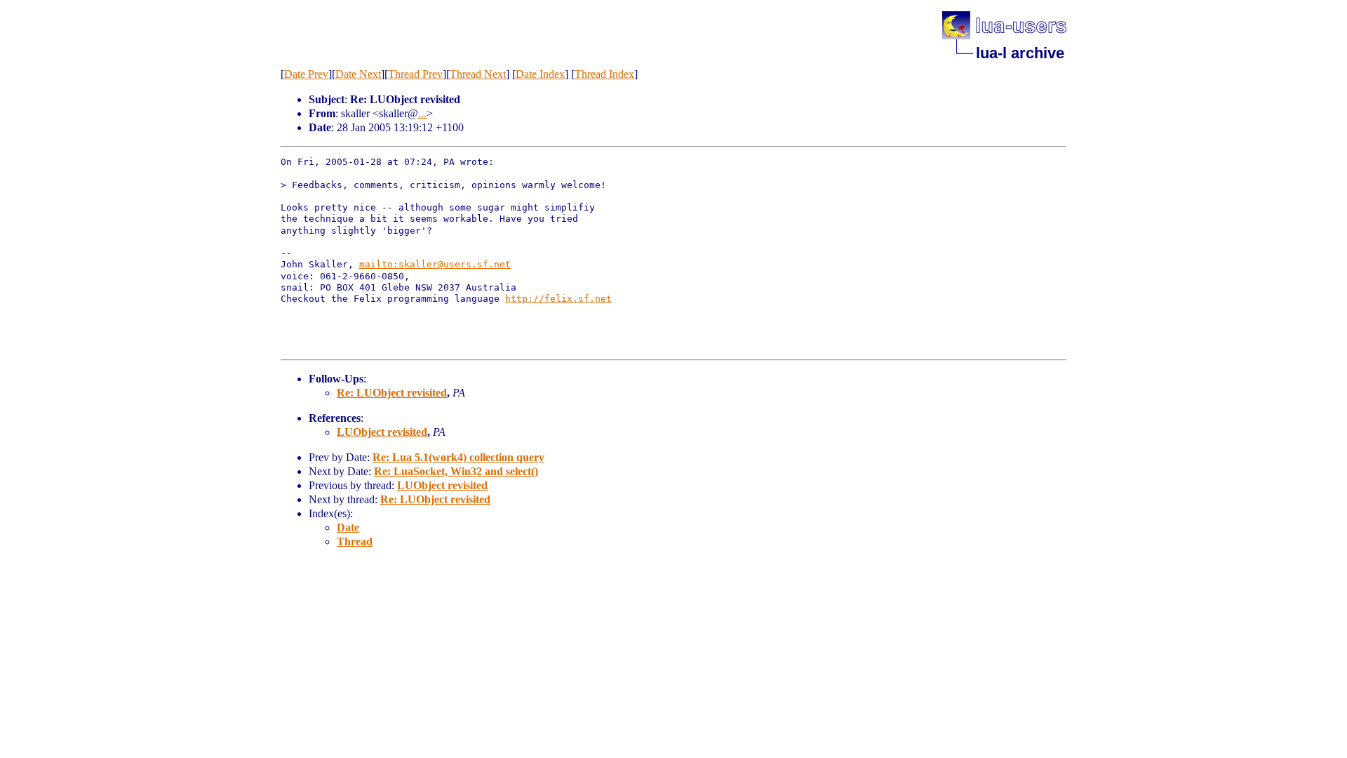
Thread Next (478, 74)
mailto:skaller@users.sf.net (435, 264)
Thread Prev (415, 74)
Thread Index (604, 74)
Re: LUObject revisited (392, 393)
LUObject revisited (382, 432)
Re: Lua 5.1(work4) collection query (458, 457)
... (422, 113)
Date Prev (306, 74)
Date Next (358, 74)
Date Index (540, 74)
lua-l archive (1020, 53)
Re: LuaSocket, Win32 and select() (456, 471)
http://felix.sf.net (558, 298)
